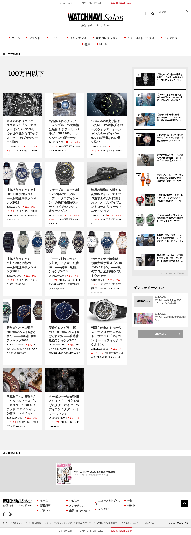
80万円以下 (20, 353)
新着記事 (45, 505)
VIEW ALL (160, 334)
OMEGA (14, 219)
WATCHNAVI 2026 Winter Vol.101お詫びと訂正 (168, 301)
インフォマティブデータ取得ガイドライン (72, 523)
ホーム (16, 38)
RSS (152, 13)
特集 (87, 44)
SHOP (103, 44)
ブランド (34, 38)
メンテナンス (78, 38)
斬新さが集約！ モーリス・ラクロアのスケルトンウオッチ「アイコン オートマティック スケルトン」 (107, 336)
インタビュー (172, 38)
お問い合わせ (149, 523)
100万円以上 (26, 422)
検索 (187, 11)
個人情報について (40, 523)
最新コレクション (107, 38)
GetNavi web (65, 3)
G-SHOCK (21, 284)
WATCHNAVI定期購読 (107, 523)
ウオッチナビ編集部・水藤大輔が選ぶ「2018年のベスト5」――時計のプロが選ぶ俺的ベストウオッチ (107, 267)
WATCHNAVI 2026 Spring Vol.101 (94, 471)
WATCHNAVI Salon (121, 3)
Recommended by (168, 273)
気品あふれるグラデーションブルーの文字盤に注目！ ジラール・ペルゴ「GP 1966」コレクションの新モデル (64, 129)
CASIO (10, 284)
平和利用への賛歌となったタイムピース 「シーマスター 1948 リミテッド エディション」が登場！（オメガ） (22, 405)
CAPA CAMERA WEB (92, 3)
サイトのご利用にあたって (15, 523)
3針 (33, 280)
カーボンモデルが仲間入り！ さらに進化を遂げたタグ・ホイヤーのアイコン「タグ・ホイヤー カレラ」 (64, 405)
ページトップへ (184, 503)
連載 (30, 344)
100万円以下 (14, 53)
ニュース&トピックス (140, 38)
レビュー (55, 38)
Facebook (145, 13)
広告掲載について (129, 523)
